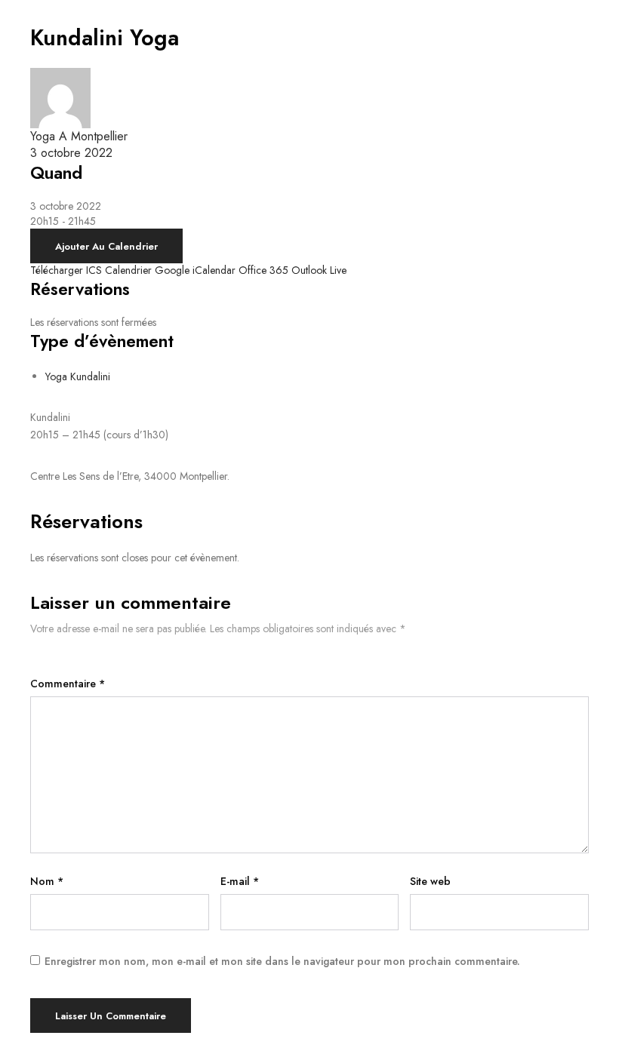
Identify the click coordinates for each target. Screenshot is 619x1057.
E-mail (239, 881)
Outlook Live (318, 270)
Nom (46, 881)
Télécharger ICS (66, 270)
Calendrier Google (147, 270)
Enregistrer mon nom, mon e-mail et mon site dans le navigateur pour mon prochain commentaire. (282, 961)
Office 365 (263, 270)
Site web (430, 881)
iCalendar (214, 270)
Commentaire (67, 683)
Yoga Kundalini (77, 376)
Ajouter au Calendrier (106, 246)
